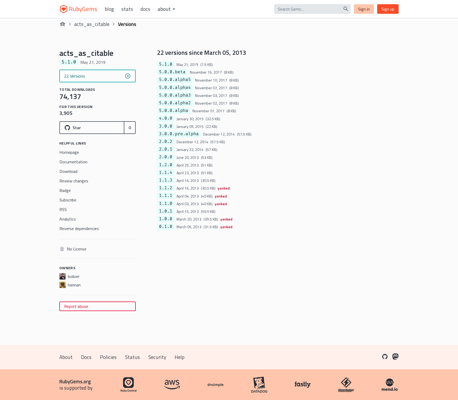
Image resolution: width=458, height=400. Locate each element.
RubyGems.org (75, 381)
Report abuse (76, 306)
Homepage (69, 152)
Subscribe (67, 200)
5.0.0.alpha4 (175, 87)
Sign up (387, 9)
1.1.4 (165, 172)
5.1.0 (165, 64)
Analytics (67, 219)
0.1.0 (165, 226)
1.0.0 (165, 219)
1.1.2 (165, 188)
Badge (65, 190)
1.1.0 (165, 203)
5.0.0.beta (172, 72)
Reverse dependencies (79, 228)
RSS (63, 209)
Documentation (73, 162)
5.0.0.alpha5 (175, 79)
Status (132, 357)
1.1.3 (165, 180)
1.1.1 (165, 195)
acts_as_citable (91, 24)
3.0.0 (165, 126)
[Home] (62, 24)
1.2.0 (165, 165)
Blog (109, 9)
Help (179, 357)
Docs (145, 9)
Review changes (73, 181)
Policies (108, 357)
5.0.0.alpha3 (175, 95)
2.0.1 (165, 149)
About (66, 357)
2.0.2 (165, 141)
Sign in (364, 9)
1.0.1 (165, 211)
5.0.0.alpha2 (175, 103)
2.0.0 (165, 157)
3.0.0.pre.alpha (179, 134)
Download (68, 171)
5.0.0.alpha (173, 110)
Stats (127, 9)
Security (157, 357)
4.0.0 (165, 118)
